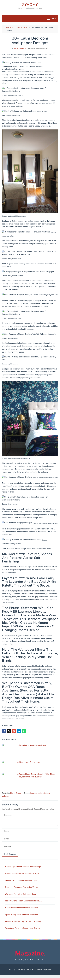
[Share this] (4, 731)
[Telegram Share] (19, 731)
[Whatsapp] (24, 731)
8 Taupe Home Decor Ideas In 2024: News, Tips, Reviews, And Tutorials (36, 775)
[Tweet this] (9, 731)
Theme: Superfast (43, 969)
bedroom (33, 793)
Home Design (15, 793)
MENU (53, 18)
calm (40, 793)
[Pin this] (14, 731)
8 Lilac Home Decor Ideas (28, 762)
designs (47, 793)
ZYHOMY (30, 4)
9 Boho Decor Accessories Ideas (31, 745)
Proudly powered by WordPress (22, 969)
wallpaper (6, 796)
